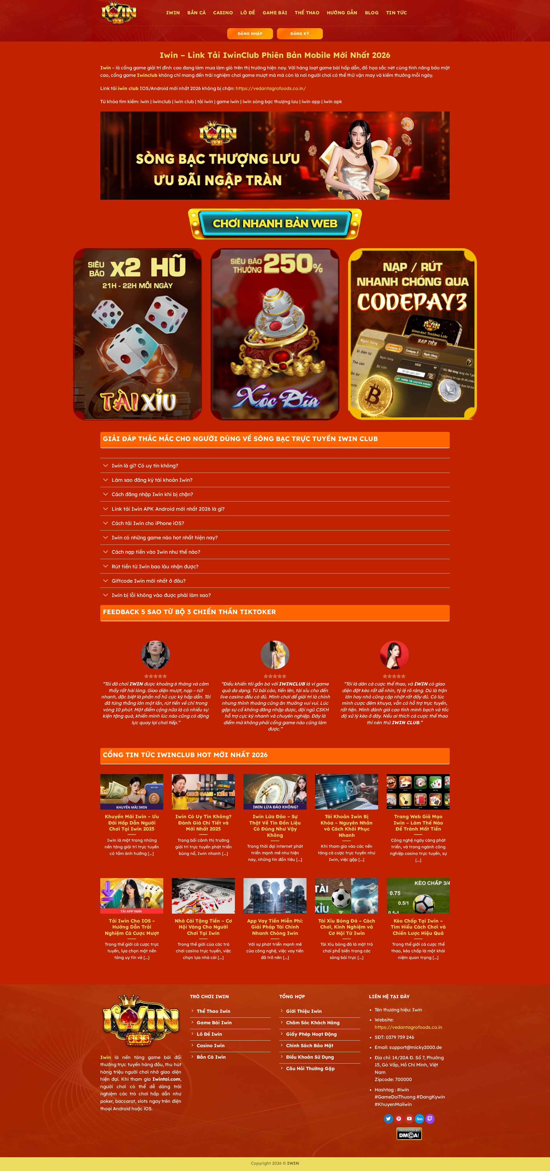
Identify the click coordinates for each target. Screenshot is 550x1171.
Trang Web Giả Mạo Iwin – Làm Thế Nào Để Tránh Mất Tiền (418, 822)
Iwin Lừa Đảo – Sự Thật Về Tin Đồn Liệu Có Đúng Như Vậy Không (275, 825)
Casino (223, 12)
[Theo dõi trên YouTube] (409, 1119)
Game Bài (275, 12)
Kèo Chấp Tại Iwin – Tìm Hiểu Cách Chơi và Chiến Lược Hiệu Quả (418, 927)
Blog (372, 12)
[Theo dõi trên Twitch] (430, 1119)
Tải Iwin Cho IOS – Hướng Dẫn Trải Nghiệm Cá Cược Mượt (132, 927)
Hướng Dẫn (342, 12)
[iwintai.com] (129, 13)
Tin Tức (396, 12)
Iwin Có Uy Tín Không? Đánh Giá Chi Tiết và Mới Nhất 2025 (203, 822)
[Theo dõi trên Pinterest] (399, 1119)
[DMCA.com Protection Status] (409, 1133)
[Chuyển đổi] (105, 466)
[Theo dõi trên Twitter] (388, 1119)
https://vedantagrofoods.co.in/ (271, 88)
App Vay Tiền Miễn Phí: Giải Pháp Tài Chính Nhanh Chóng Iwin (275, 927)
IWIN (173, 12)
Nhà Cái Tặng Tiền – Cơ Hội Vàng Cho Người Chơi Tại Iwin (203, 927)
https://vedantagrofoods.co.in (408, 1027)
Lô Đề (247, 12)
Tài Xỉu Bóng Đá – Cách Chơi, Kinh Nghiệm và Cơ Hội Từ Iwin (346, 927)
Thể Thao (307, 12)
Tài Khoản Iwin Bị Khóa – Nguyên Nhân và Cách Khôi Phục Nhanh (347, 825)
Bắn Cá (196, 12)
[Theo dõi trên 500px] (419, 1119)
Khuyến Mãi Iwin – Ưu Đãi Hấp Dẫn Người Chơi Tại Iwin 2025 (132, 822)
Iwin (105, 68)
